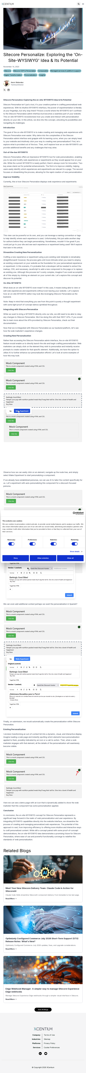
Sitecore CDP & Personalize (24, 71)
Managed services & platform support (65, 71)
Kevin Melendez (17, 82)
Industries (36, 1039)
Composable (43, 71)
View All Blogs (43, 1009)
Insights (42, 75)
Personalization (30, 75)
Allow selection (43, 558)
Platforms (36, 1043)
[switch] (32, 544)
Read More (10, 899)
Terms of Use (49, 1035)
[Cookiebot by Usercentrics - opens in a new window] (74, 513)
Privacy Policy (49, 1043)
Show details (74, 551)
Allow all (70, 558)
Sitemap (47, 1039)
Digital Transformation (13, 75)
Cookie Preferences (52, 1047)
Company (36, 1035)
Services (36, 1047)
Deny (16, 558)
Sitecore (7, 71)
